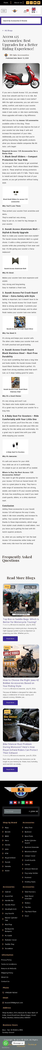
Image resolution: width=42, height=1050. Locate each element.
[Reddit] (31, 802)
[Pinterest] (27, 802)
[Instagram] (27, 2)
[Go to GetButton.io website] (5, 1047)
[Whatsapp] (31, 2)
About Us (18, 3)
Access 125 (10, 481)
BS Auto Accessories (17, 625)
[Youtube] (35, 2)
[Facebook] (38, 2)
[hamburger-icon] (3, 11)
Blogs (7, 586)
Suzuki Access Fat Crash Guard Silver (20, 329)
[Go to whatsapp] (6, 1043)
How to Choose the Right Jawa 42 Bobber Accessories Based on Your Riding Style (21, 683)
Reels (6, 3)
